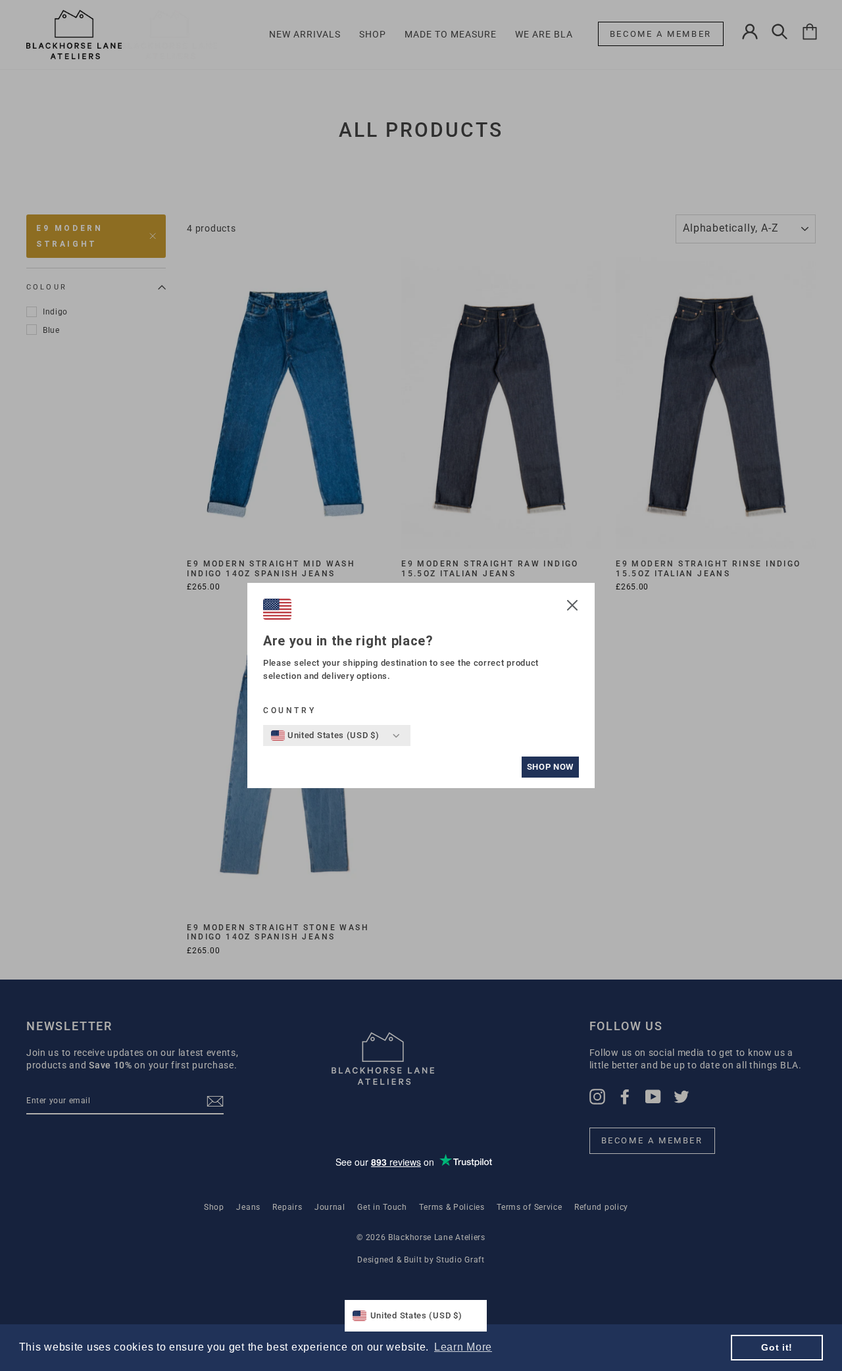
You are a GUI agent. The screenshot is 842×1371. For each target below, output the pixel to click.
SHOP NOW (550, 767)
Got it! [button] (777, 1347)
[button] (572, 607)
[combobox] (325, 735)
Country (289, 710)
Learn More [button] (463, 1347)
